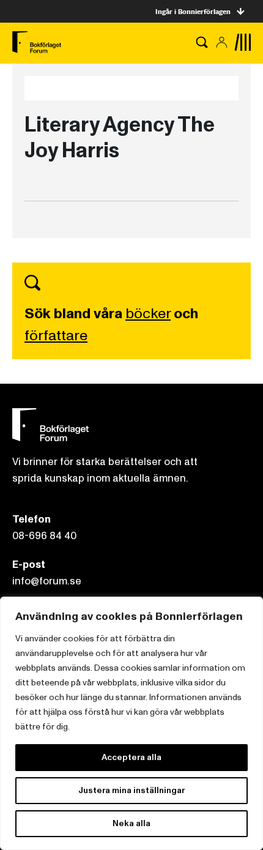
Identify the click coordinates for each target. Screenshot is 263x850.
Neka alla (131, 823)
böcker (148, 314)
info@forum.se (46, 581)
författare (55, 336)
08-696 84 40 (44, 536)
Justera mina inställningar (131, 790)
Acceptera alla (131, 757)
